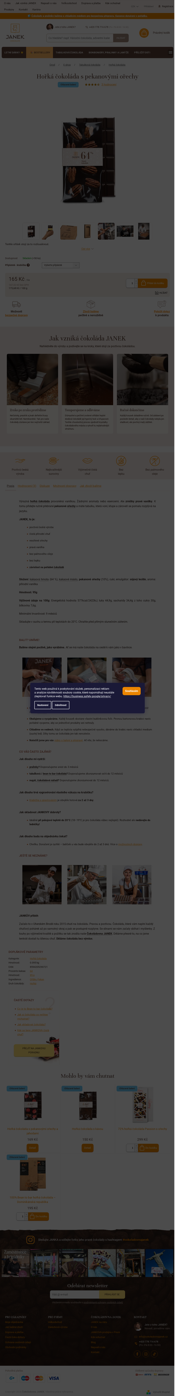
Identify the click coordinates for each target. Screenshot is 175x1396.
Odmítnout (60, 705)
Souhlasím (131, 691)
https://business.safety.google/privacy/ (87, 696)
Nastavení (42, 705)
